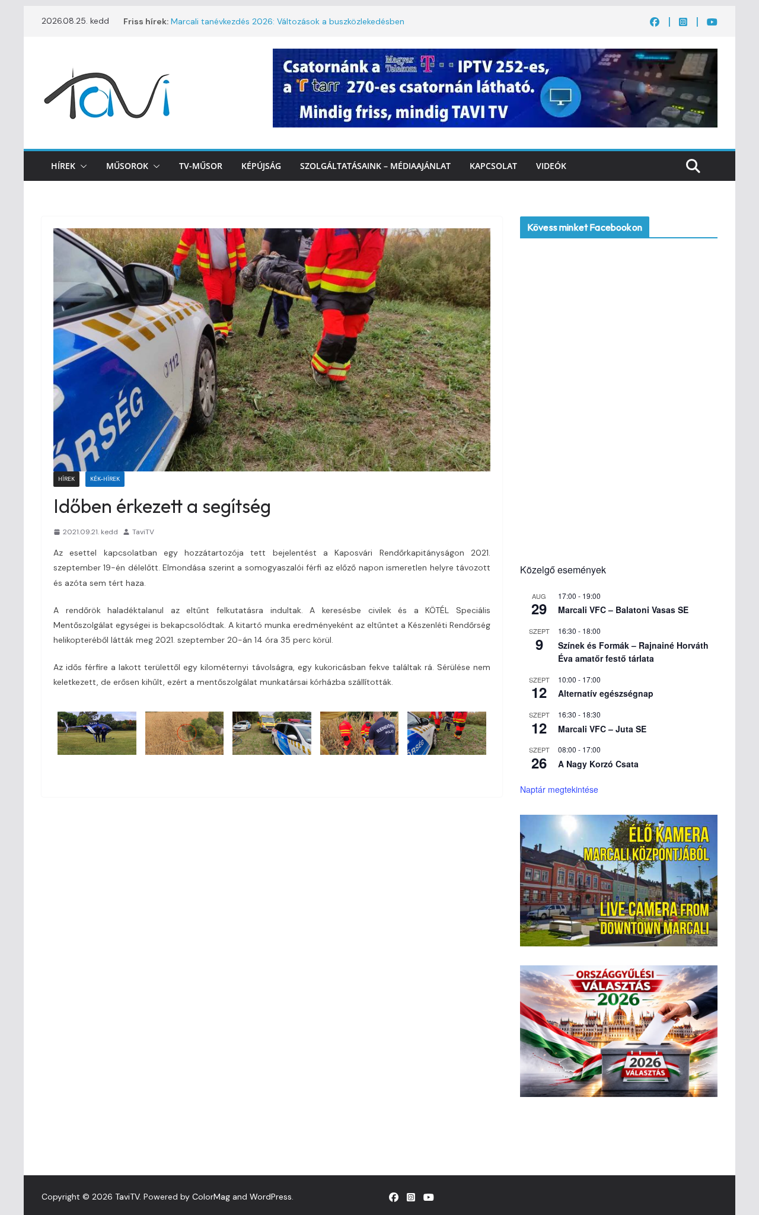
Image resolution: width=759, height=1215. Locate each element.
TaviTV (143, 532)
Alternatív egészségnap (605, 693)
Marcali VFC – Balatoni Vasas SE (623, 610)
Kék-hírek (105, 479)
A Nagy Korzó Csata (598, 764)
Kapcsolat (493, 165)
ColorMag (211, 1196)
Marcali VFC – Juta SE (602, 729)
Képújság (261, 165)
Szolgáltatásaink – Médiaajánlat (375, 165)
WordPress (271, 1196)
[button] (81, 166)
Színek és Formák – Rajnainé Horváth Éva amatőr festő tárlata (633, 652)
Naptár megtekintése (559, 789)
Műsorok (127, 165)
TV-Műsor (200, 165)
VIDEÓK (551, 165)
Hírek (63, 165)
